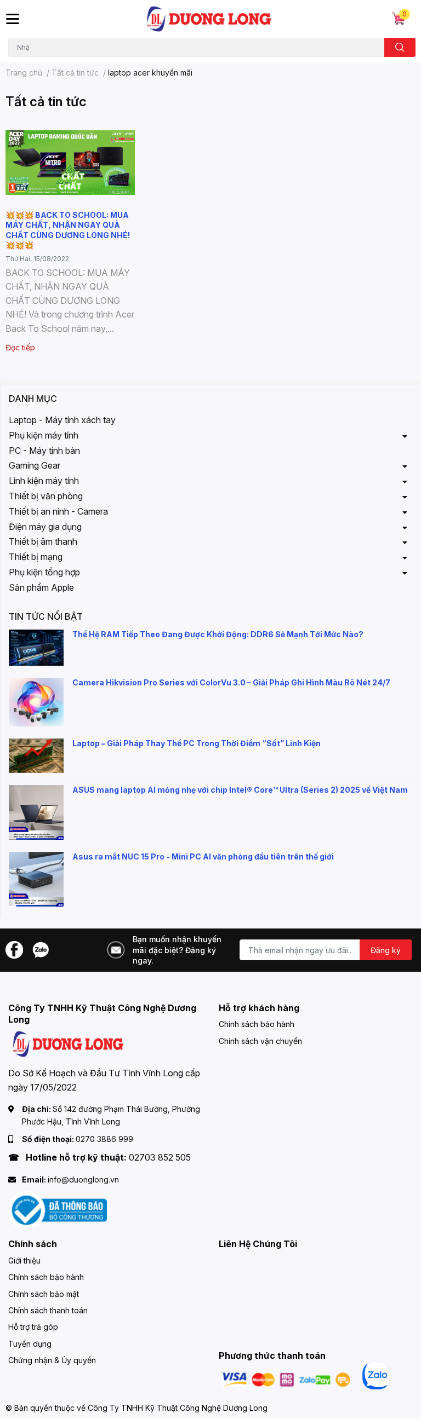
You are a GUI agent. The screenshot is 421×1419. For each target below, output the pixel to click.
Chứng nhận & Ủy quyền (52, 1360)
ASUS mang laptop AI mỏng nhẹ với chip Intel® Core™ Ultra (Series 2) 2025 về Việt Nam (240, 789)
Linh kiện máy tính (44, 480)
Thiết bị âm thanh (43, 541)
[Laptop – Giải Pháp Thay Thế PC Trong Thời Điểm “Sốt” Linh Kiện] (36, 756)
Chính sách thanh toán (48, 1310)
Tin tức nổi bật (46, 616)
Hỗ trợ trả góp (33, 1326)
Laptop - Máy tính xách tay (62, 419)
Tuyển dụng (30, 1343)
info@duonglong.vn (83, 1179)
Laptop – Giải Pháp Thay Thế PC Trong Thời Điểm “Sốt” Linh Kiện (196, 743)
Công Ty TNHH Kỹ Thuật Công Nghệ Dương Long (178, 1407)
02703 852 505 (160, 1157)
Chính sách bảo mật (43, 1294)
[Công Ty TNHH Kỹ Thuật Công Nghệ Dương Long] (209, 18)
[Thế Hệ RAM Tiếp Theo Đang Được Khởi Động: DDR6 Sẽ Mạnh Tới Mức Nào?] (36, 648)
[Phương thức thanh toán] (286, 1378)
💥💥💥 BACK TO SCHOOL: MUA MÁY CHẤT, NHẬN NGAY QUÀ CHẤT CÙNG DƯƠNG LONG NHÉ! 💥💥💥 (67, 230)
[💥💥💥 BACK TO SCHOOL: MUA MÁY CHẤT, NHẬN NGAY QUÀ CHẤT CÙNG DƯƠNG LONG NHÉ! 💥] (70, 162)
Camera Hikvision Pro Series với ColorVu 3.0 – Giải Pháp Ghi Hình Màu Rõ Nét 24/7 (231, 682)
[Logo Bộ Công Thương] (57, 1209)
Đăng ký (386, 950)
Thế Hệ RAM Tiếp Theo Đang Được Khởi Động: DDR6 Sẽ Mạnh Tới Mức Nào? (217, 634)
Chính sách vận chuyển (260, 1041)
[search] (400, 47)
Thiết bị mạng (35, 556)
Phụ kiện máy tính (43, 435)
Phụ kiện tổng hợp (44, 572)
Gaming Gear (34, 465)
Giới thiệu (24, 1260)
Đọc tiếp (20, 347)
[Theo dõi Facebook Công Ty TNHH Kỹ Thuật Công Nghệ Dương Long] (14, 949)
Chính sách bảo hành (256, 1024)
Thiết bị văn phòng (46, 496)
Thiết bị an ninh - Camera (58, 511)
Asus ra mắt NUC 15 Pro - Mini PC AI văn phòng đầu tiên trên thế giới (203, 856)
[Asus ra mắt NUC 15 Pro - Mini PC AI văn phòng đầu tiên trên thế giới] (36, 879)
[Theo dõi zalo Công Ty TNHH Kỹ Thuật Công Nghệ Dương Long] (40, 949)
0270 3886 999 (104, 1139)
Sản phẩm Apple (41, 587)
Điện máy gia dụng (45, 526)
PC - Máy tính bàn (44, 450)
